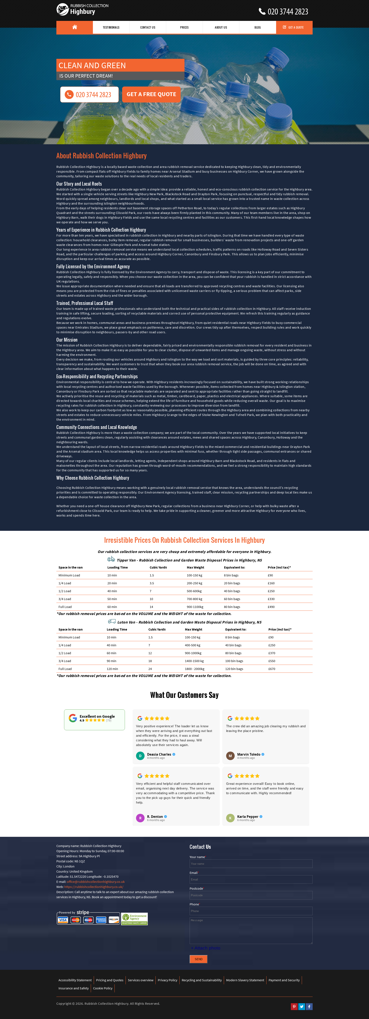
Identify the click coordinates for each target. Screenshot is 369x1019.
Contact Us (147, 27)
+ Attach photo (205, 947)
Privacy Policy (167, 980)
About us (221, 27)
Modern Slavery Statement (245, 980)
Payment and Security (284, 980)
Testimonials (111, 27)
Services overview (140, 980)
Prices (184, 27)
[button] (139, 763)
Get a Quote (296, 27)
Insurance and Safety (74, 988)
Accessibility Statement (75, 980)
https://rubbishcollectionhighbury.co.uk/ (93, 887)
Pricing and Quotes (109, 980)
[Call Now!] (290, 10)
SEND (198, 959)
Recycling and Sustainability (202, 980)
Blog (258, 27)
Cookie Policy (102, 988)
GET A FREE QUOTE (151, 94)
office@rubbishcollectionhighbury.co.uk (96, 881)
